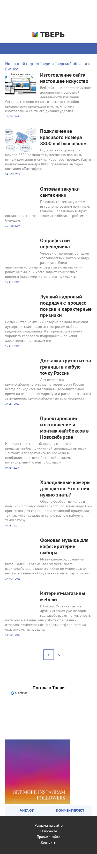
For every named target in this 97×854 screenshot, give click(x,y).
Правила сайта (48, 837)
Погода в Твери (49, 688)
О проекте (48, 831)
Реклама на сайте (49, 826)
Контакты (48, 843)
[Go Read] (37, 803)
